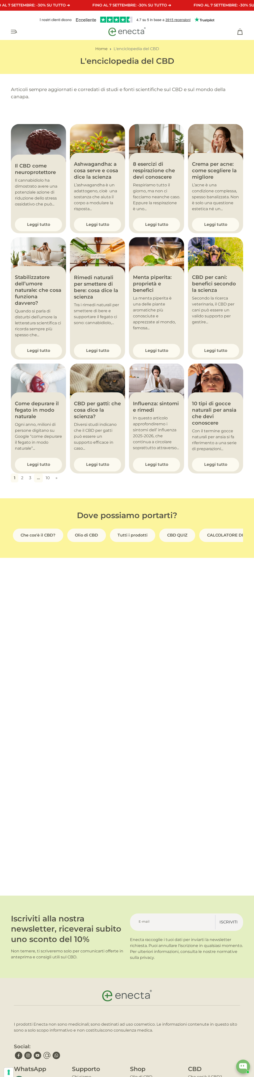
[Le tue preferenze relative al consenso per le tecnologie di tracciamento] (8, 1072)
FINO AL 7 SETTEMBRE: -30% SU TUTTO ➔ (131, 5)
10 (48, 477)
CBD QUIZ (177, 535)
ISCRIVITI (229, 922)
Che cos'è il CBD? (38, 535)
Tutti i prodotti (133, 535)
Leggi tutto (38, 224)
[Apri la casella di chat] (243, 1067)
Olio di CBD (86, 535)
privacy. (147, 957)
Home (101, 48)
